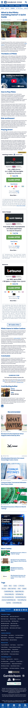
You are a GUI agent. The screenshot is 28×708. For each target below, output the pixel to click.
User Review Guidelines (14, 668)
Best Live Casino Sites (5, 621)
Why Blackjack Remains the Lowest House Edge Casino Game (18, 577)
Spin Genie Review (15, 651)
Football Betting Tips (8, 591)
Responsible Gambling (16, 663)
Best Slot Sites (13, 618)
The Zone (24, 5)
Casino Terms (20, 644)
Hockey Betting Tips (9, 594)
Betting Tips (3, 630)
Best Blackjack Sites (14, 625)
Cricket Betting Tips (17, 602)
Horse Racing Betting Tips (8, 597)
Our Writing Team (4, 661)
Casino (13, 8)
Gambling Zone (20, 382)
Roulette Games (19, 637)
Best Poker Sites (14, 623)
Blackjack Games (4, 639)
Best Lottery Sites (4, 628)
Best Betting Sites (21, 618)
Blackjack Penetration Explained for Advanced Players (17, 569)
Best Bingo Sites (15, 621)
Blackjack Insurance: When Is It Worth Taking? (18, 553)
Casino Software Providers (14, 647)
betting (4, 381)
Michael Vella (6, 456)
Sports (7, 8)
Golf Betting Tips (19, 594)
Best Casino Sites (4, 616)
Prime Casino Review (14, 654)
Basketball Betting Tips (21, 597)
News (2, 8)
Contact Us (12, 661)
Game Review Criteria (15, 665)
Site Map (22, 668)
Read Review (14, 184)
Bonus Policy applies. (21, 205)
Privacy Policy (19, 661)
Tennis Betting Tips (22, 599)
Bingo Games (4, 637)
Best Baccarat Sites (5, 623)
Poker (19, 588)
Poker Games (11, 637)
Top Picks (8, 602)
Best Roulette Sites (5, 625)
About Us (16, 659)
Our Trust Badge (4, 668)
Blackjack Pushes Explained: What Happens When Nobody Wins (18, 561)
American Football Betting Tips (9, 599)
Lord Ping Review (4, 654)
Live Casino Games (19, 635)
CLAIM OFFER (14, 180)
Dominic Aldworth (7, 19)
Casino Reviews (4, 647)
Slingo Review (15, 649)
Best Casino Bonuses (14, 616)
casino (19, 379)
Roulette (24, 588)
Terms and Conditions (5, 663)
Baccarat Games (13, 639)
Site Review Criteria (5, 665)
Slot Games (11, 635)
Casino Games (4, 635)
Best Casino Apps (4, 618)
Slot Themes (13, 644)
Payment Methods (5, 644)
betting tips (13, 381)
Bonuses (11, 5)
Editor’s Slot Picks (12, 588)
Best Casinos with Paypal (15, 628)
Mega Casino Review (5, 651)
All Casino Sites (14, 325)
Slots (6, 5)
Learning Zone (10, 659)
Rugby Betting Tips (19, 591)
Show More (13, 195)
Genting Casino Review (6, 649)
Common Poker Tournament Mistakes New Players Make (13, 483)
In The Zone (19, 8)
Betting (18, 5)
